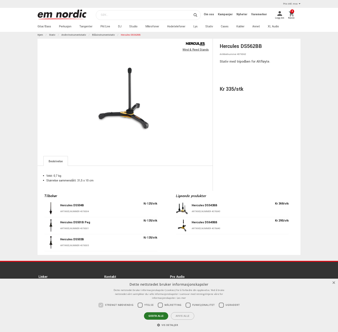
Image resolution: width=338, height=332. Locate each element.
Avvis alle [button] (183, 316)
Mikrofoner (152, 26)
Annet (256, 26)
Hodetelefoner (176, 26)
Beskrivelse (56, 161)
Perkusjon (65, 26)
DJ (119, 26)
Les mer (181, 298)
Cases (224, 26)
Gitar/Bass (44, 26)
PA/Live (105, 26)
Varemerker (259, 14)
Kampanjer (225, 14)
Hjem (40, 35)
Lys (195, 26)
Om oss (209, 14)
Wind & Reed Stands (195, 50)
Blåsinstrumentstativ (103, 35)
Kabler (240, 26)
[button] (169, 325)
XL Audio (273, 26)
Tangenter (86, 26)
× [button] (333, 282)
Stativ (209, 26)
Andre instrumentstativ (73, 35)
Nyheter (242, 14)
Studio (133, 26)
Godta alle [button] (156, 316)
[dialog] (169, 305)
